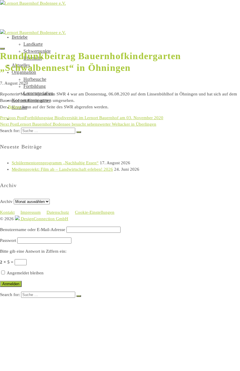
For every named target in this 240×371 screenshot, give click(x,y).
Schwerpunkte (43, 316)
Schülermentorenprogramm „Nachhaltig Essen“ (55, 162)
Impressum (30, 212)
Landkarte (33, 44)
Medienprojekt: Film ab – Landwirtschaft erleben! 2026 (62, 169)
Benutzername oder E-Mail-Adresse (32, 229)
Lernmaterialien (46, 351)
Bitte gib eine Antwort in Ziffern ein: (33, 251)
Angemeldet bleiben (25, 273)
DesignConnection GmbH (44, 218)
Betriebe (20, 37)
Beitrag (14, 107)
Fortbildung (34, 86)
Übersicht (37, 322)
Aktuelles (26, 328)
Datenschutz (58, 212)
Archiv (6, 201)
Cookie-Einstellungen (94, 212)
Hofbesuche (34, 79)
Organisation (30, 334)
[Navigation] (2, 48)
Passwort (8, 240)
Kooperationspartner (41, 357)
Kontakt (7, 212)
